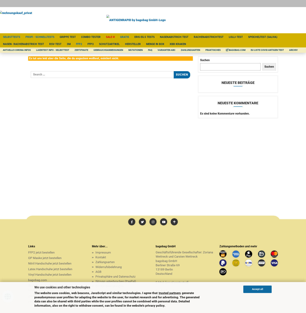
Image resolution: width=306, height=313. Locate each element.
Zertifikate (81, 50)
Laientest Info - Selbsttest (52, 50)
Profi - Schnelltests (40, 37)
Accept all (257, 289)
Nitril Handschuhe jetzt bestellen (49, 263)
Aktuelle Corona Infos (17, 50)
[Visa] (274, 262)
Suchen (205, 60)
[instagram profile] (153, 221)
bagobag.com (236, 50)
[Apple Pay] (248, 254)
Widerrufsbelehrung (108, 267)
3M (69, 44)
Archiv (293, 50)
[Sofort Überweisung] (261, 262)
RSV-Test (55, 44)
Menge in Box (155, 44)
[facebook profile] (131, 221)
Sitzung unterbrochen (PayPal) (115, 281)
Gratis (124, 37)
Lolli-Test (236, 37)
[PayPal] (222, 262)
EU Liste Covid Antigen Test (267, 50)
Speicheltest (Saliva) (262, 37)
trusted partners (170, 293)
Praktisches (213, 50)
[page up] (174, 221)
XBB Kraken (178, 44)
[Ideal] (261, 254)
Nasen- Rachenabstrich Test (23, 44)
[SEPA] (248, 262)
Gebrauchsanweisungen (108, 50)
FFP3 (90, 44)
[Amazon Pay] (222, 253)
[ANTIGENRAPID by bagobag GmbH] (136, 20)
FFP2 (79, 44)
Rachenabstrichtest (208, 37)
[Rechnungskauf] (235, 262)
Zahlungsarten (190, 50)
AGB (98, 272)
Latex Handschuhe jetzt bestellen (50, 269)
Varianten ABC (166, 50)
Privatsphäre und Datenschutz (115, 276)
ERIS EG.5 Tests (144, 37)
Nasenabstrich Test (174, 37)
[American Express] (235, 254)
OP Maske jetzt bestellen (44, 258)
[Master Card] (274, 254)
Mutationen (135, 50)
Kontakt (100, 257)
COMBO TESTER (91, 37)
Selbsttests (11, 37)
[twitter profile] (142, 221)
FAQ (150, 50)
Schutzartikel (109, 44)
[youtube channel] (163, 221)
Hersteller (133, 44)
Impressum (103, 252)
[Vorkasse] (222, 271)
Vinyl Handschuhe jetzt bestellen (49, 274)
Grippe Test (68, 37)
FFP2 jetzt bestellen (41, 252)
